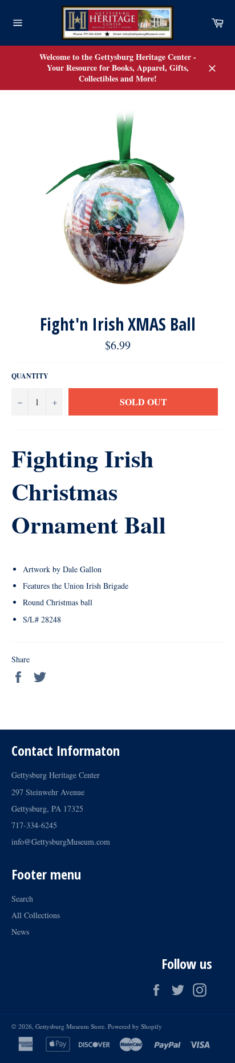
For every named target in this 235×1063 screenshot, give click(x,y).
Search (22, 898)
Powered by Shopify (135, 1026)
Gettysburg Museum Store (69, 1026)
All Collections (35, 915)
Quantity (29, 376)
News (20, 931)
